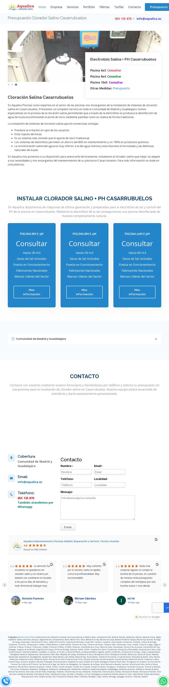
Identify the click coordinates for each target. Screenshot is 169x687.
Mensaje (67, 492)
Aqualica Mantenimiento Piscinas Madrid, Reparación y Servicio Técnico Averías (71, 541)
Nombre (67, 466)
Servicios (73, 7)
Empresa (56, 7)
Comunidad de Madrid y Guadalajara (41, 339)
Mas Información (31, 292)
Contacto (134, 7)
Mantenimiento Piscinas (27, 637)
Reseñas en (149, 616)
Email (98, 466)
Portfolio (89, 7)
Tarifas (119, 7)
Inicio (42, 7)
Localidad (101, 479)
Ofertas (105, 7)
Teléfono (67, 479)
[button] (9, 85)
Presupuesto (121, 88)
